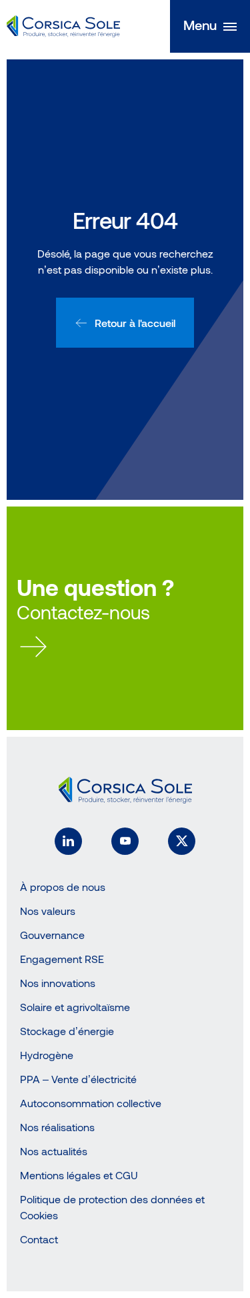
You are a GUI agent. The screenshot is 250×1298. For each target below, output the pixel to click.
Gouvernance (52, 934)
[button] (210, 26)
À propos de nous (62, 886)
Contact (39, 1239)
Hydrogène (46, 1054)
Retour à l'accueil (135, 322)
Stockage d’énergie (67, 1030)
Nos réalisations (57, 1126)
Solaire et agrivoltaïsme (75, 1006)
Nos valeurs (47, 910)
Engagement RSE (62, 958)
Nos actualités (53, 1151)
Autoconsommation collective (90, 1102)
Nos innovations (57, 982)
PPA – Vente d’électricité (78, 1078)
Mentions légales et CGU (79, 1175)
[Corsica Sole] (63, 27)
